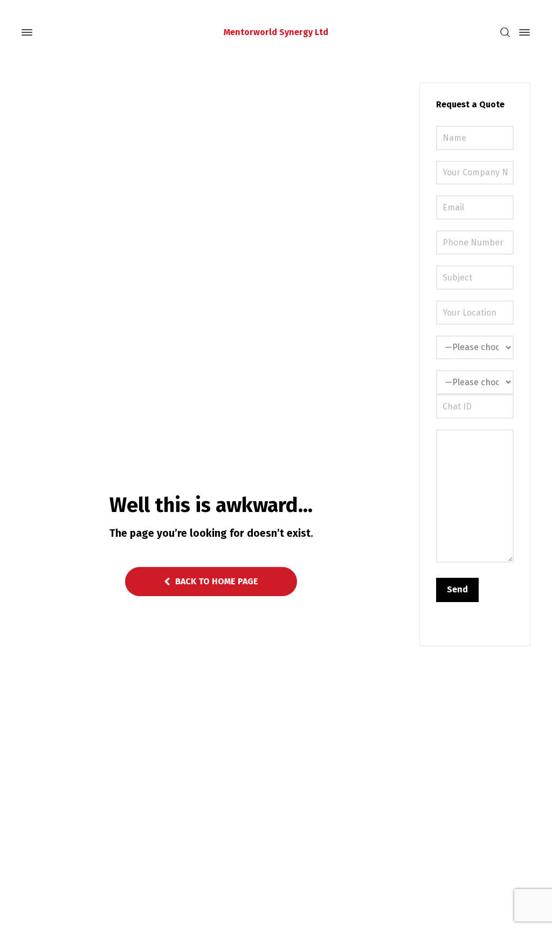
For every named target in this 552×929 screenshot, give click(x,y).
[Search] (505, 32)
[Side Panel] (522, 32)
